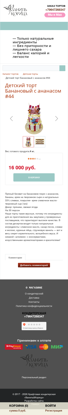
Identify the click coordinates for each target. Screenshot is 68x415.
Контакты (34, 301)
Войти (50, 406)
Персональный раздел (34, 377)
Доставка (34, 297)
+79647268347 (55, 10)
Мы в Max (55, 15)
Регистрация (53, 410)
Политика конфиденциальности (34, 306)
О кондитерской (34, 293)
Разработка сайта (34, 400)
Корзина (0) (18, 406)
